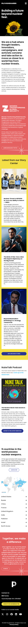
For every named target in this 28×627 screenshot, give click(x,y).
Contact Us (5, 593)
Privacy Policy (14, 624)
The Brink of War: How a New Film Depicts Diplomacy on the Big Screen (14, 259)
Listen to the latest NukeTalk (12, 431)
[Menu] (26, 3)
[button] (14, 475)
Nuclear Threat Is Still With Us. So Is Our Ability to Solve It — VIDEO (14, 200)
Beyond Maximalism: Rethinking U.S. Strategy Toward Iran (12, 320)
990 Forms (5, 596)
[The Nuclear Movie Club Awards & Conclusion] (14, 391)
